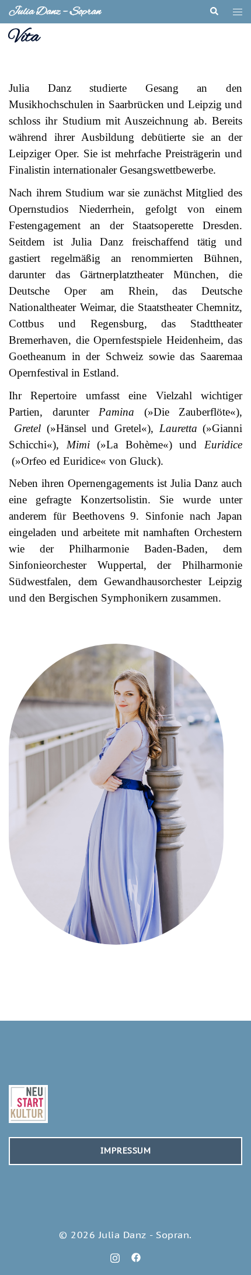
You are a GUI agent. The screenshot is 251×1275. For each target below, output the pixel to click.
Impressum (125, 1150)
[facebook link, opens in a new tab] (136, 1256)
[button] (213, 11)
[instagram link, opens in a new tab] (115, 1256)
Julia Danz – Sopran (55, 11)
